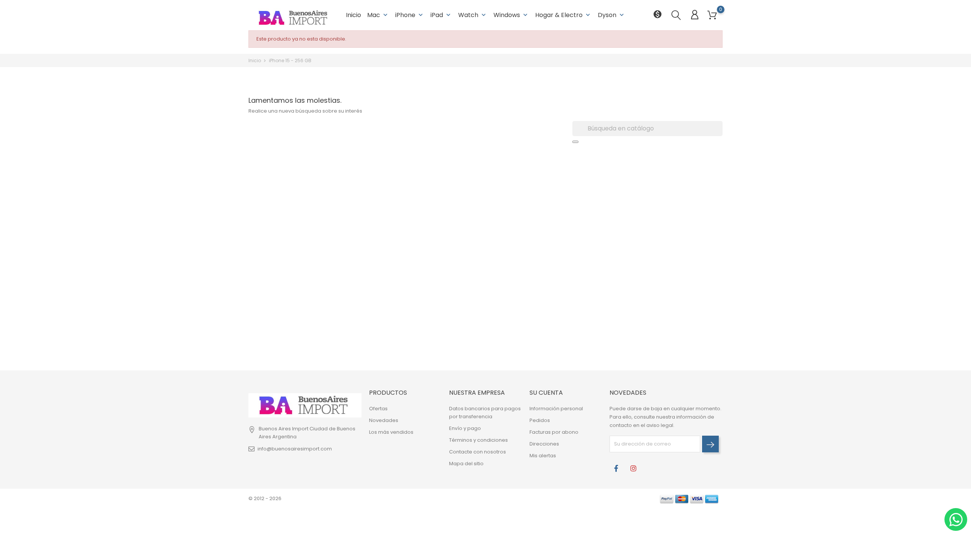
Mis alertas (542, 455)
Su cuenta (546, 392)
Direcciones (544, 443)
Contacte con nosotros (477, 451)
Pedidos (539, 420)
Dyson (611, 15)
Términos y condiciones (478, 440)
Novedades (383, 420)
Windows (511, 15)
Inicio (353, 15)
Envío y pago (465, 428)
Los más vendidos (391, 432)
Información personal (556, 408)
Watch (472, 15)
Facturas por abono (553, 432)
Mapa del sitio (466, 463)
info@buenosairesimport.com (295, 448)
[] (575, 142)
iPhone (409, 15)
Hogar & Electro (563, 15)
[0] (712, 15)
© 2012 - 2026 (264, 498)
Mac (378, 15)
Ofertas (378, 408)
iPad (441, 15)
